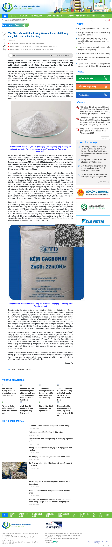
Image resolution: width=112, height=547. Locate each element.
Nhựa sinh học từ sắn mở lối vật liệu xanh (93, 29)
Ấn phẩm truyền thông (87, 86)
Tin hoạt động (24, 15)
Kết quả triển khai (84, 515)
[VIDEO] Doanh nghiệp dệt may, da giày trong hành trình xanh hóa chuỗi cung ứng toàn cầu (93, 41)
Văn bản (81, 102)
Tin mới (80, 24)
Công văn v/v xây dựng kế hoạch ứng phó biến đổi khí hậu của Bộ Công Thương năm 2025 (94, 130)
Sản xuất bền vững (37, 15)
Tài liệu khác (84, 95)
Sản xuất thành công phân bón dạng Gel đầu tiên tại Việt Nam (31, 49)
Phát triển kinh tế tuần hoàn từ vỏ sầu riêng (94, 53)
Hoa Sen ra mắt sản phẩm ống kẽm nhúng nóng (27, 43)
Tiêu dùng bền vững (52, 15)
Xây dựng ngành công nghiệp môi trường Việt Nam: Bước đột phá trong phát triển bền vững (93, 168)
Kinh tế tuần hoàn (67, 15)
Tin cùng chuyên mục (13, 380)
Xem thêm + (105, 138)
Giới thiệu (13, 15)
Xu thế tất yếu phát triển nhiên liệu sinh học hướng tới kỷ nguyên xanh (94, 175)
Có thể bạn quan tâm (13, 421)
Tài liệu (80, 72)
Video (103, 15)
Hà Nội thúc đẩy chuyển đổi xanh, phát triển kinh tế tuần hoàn (93, 161)
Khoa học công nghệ (83, 15)
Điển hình (95, 15)
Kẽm (13, 369)
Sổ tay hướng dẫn (86, 78)
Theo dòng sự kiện (87, 142)
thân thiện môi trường (24, 369)
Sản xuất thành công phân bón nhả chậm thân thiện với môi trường (33, 46)
